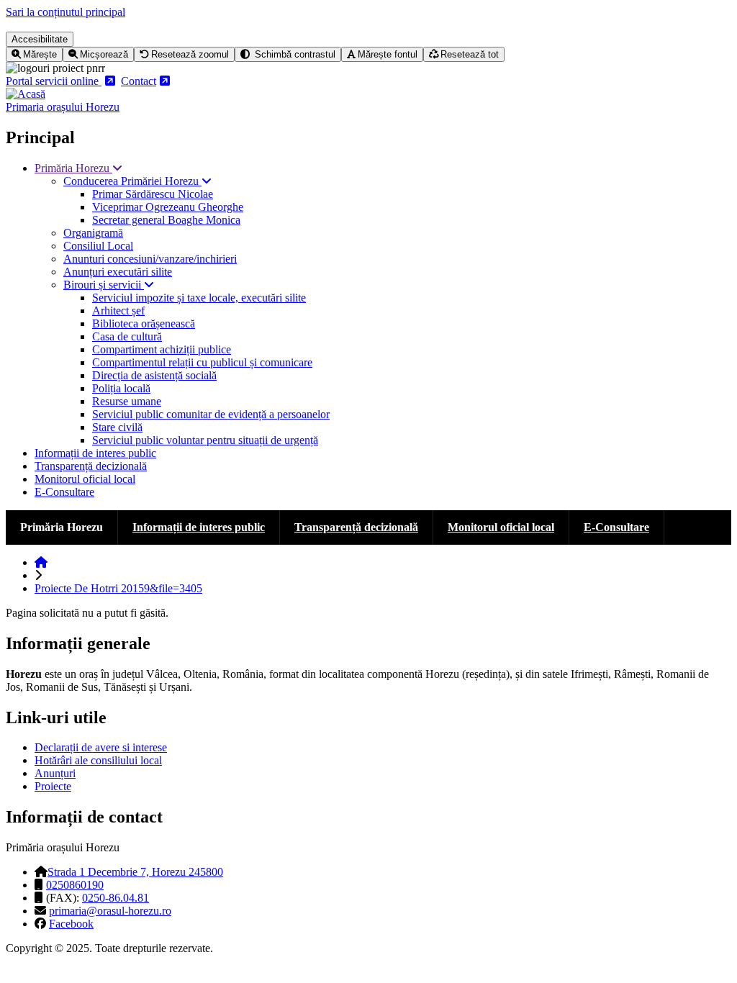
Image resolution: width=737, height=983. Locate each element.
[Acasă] (25, 94)
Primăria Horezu (73, 168)
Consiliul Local (98, 246)
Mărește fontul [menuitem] (387, 54)
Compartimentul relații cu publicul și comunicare (202, 362)
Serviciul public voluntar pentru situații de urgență (205, 440)
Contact (138, 81)
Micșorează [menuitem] (104, 54)
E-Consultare (64, 492)
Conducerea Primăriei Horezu (132, 181)
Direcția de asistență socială (154, 375)
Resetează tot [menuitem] (469, 54)
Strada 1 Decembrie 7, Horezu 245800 (135, 872)
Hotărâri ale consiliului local (98, 760)
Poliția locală (121, 388)
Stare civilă (117, 427)
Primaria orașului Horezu (62, 107)
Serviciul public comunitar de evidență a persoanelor (211, 414)
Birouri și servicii (103, 284)
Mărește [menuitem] (40, 54)
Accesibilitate (40, 39)
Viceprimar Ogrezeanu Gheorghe (167, 207)
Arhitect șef (118, 310)
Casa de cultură (127, 336)
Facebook (71, 924)
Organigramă (93, 233)
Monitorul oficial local (85, 479)
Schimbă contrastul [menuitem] (293, 54)
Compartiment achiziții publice (161, 349)
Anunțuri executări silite (117, 272)
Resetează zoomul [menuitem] (190, 54)
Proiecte (53, 786)
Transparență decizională (91, 466)
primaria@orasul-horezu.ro (110, 911)
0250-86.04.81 (115, 898)
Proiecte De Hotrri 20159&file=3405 (118, 588)
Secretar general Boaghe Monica (166, 220)
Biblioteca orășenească (143, 323)
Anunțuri (55, 773)
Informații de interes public (95, 453)
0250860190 (75, 885)
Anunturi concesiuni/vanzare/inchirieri (150, 259)
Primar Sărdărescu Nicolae (152, 194)
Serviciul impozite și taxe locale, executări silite (199, 297)
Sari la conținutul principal (65, 12)
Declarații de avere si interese (101, 747)
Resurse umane (126, 401)
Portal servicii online (53, 81)
